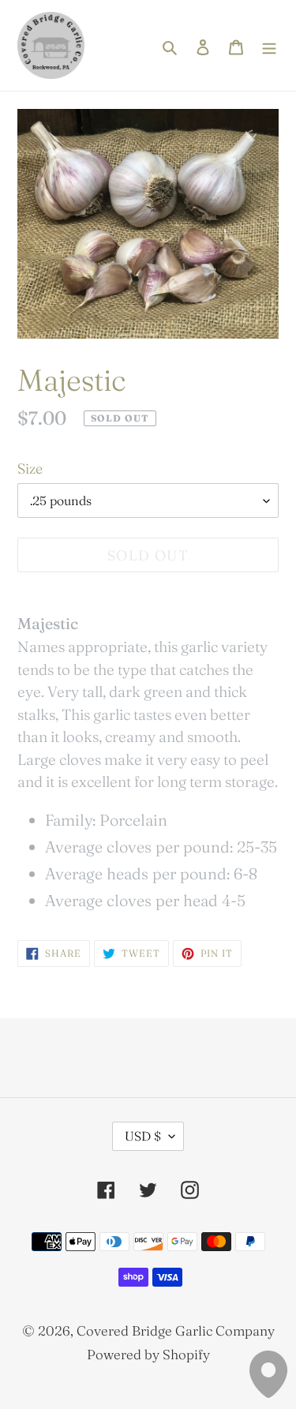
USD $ (143, 1136)
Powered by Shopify (148, 1354)
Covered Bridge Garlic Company (176, 1330)
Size (30, 468)
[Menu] (269, 46)
